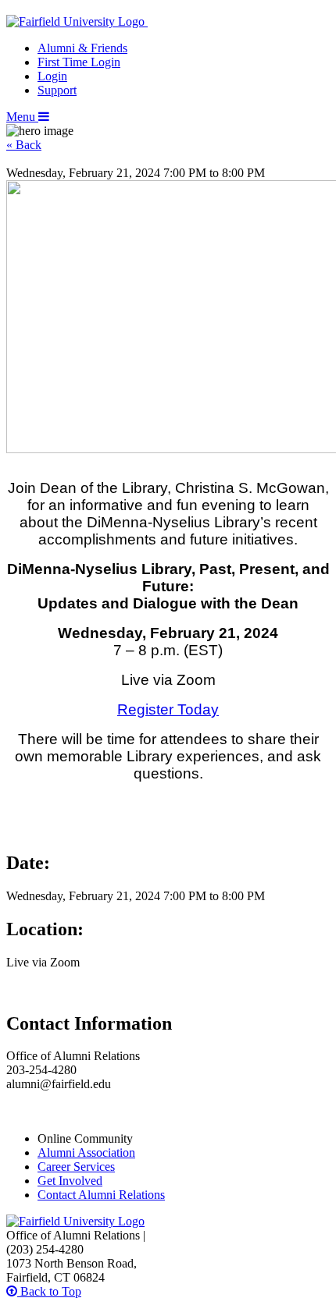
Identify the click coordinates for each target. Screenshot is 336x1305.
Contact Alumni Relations (101, 1194)
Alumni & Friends (82, 48)
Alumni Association (86, 1152)
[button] (27, 116)
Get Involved (70, 1180)
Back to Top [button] (49, 1291)
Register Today (168, 709)
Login (52, 76)
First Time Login (79, 62)
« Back (23, 144)
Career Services (76, 1166)
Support (57, 90)
